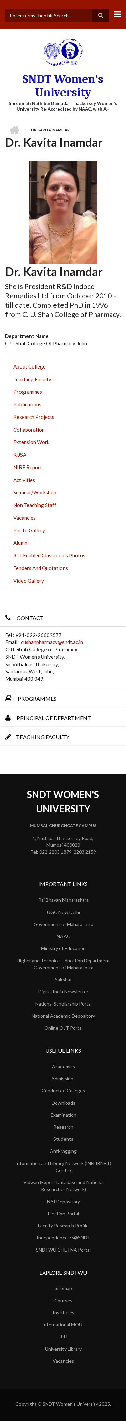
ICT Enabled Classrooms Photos (49, 555)
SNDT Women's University (63, 85)
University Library (63, 1349)
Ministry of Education (63, 948)
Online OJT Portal (63, 1028)
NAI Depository (63, 1201)
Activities (24, 480)
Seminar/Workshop (34, 492)
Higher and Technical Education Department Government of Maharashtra (63, 964)
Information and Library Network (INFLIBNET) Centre (63, 1166)
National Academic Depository (63, 1016)
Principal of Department (53, 718)
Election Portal (63, 1213)
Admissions (63, 1078)
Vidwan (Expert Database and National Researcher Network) (63, 1185)
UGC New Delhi (63, 912)
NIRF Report (27, 467)
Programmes (27, 392)
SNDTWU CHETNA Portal (63, 1250)
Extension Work (31, 442)
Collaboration (29, 430)
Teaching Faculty (32, 379)
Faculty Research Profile (63, 1225)
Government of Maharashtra (63, 924)
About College (29, 366)
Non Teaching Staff (34, 505)
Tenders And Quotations (40, 568)
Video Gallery (28, 581)
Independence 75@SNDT (63, 1237)
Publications (27, 404)
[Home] (62, 52)
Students (63, 1139)
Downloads (63, 1103)
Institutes (63, 1312)
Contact (30, 618)
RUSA (19, 455)
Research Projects (33, 417)
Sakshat (63, 979)
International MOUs (63, 1324)
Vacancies (24, 517)
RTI (63, 1336)
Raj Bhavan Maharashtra (63, 900)
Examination (63, 1115)
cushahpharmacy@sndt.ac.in (52, 642)
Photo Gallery (29, 530)
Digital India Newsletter (63, 991)
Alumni (21, 543)
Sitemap (63, 1288)
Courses (63, 1300)
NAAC (63, 936)
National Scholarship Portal (63, 1004)
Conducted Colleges (63, 1090)
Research (63, 1127)
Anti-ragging (63, 1151)
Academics (63, 1066)
